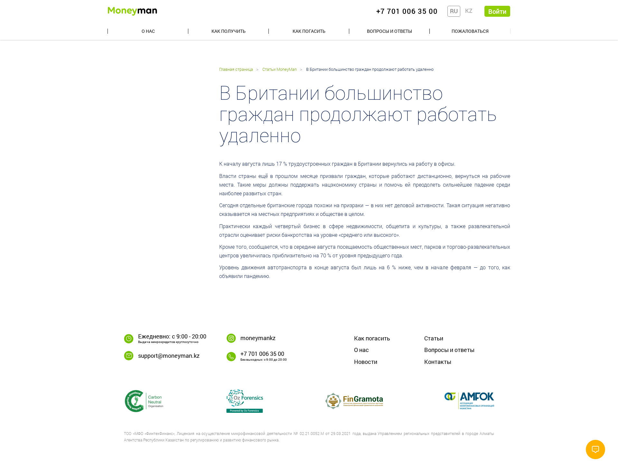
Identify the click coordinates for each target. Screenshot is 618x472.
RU (454, 11)
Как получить (228, 31)
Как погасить (309, 31)
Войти (497, 11)
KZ (469, 10)
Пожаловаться (470, 31)
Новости (365, 362)
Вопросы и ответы (389, 31)
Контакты (437, 362)
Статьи (433, 338)
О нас (148, 31)
